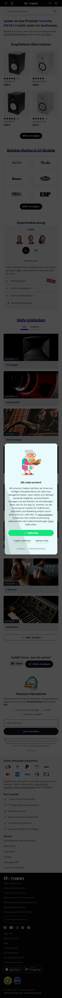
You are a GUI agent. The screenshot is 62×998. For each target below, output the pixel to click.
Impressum (21, 548)
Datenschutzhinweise (37, 548)
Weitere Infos (42, 540)
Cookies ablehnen (22, 540)
